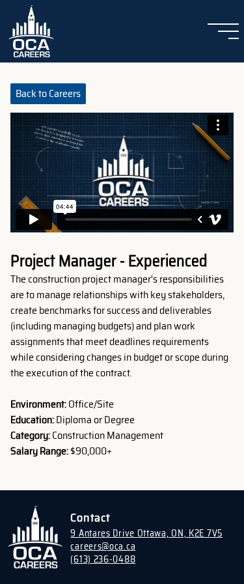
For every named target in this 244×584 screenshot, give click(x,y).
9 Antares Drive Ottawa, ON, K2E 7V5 (146, 533)
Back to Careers (48, 93)
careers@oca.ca (102, 546)
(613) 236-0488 (102, 559)
